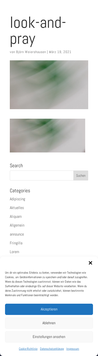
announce (17, 234)
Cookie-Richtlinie (28, 349)
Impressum (72, 349)
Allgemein (17, 225)
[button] (90, 262)
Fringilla (16, 243)
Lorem (14, 251)
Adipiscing (17, 199)
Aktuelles (17, 207)
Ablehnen (49, 322)
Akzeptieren (49, 309)
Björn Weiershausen (31, 52)
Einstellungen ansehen (49, 336)
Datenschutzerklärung (52, 349)
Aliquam (16, 216)
